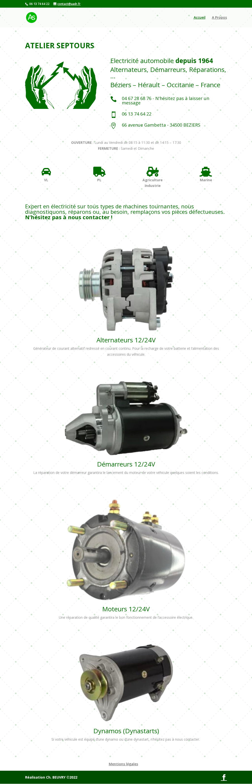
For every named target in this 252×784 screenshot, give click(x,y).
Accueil (199, 18)
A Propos (219, 18)
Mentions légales (123, 764)
